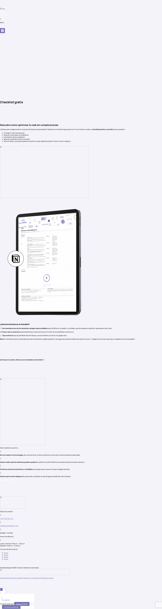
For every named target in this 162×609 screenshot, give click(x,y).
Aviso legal (3, 578)
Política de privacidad (15, 578)
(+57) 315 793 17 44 (6, 519)
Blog (1, 17)
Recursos (3, 15)
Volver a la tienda (22, 604)
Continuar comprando (11, 607)
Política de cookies (47, 578)
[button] (2, 30)
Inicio (1, 11)
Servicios (3, 13)
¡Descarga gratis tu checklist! (10, 145)
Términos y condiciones (31, 578)
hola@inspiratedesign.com (9, 526)
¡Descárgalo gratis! (6, 480)
